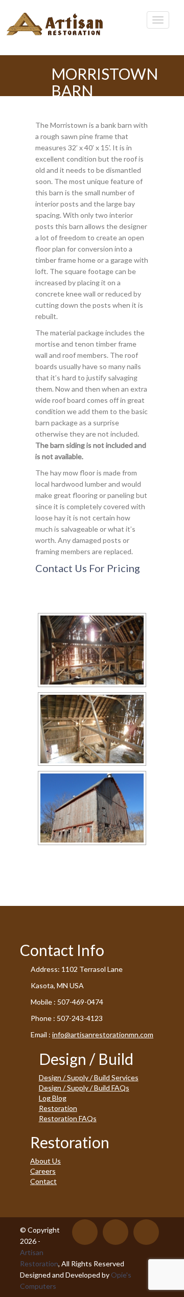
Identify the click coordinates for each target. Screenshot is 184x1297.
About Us (45, 1160)
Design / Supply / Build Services (89, 1077)
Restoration (58, 1108)
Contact (43, 1181)
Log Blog (52, 1098)
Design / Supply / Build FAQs (84, 1087)
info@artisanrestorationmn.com (102, 1034)
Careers (43, 1171)
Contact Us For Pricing (87, 568)
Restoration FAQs (68, 1118)
